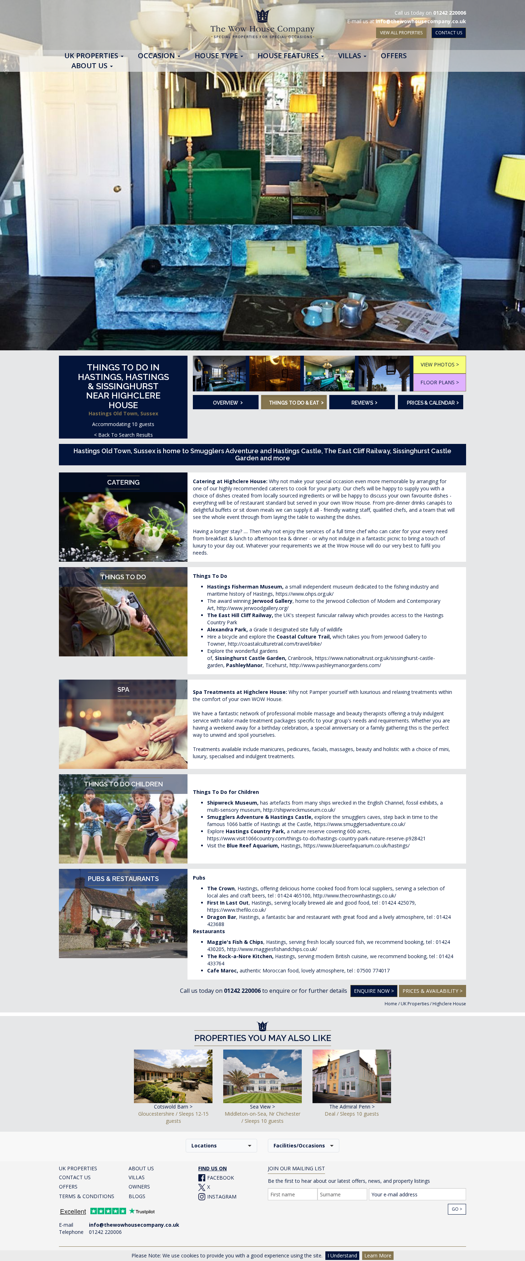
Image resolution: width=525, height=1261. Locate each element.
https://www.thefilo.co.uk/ (236, 909)
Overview (227, 402)
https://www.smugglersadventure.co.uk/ (359, 824)
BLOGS (137, 1196)
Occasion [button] (157, 56)
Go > (457, 1209)
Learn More (377, 1255)
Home (391, 1004)
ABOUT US (141, 1168)
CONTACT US (448, 33)
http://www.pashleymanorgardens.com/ (335, 665)
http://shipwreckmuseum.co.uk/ (299, 809)
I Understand (342, 1255)
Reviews (364, 402)
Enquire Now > (374, 990)
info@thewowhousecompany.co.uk (421, 21)
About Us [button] (90, 66)
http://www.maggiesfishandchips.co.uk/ (272, 949)
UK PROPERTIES (78, 1168)
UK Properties (415, 1004)
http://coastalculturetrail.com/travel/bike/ (275, 643)
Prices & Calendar (433, 402)
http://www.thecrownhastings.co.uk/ (354, 895)
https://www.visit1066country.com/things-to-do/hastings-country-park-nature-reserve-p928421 (316, 838)
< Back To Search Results (123, 434)
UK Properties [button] (92, 56)
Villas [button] (350, 56)
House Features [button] (289, 56)
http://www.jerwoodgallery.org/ (253, 608)
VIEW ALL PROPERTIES (401, 33)
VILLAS (137, 1177)
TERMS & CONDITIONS (86, 1196)
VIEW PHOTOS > (440, 364)
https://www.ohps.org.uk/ (305, 593)
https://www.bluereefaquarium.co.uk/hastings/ (357, 845)
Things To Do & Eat (295, 402)
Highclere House (449, 1004)
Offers (394, 56)
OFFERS (68, 1186)
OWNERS (139, 1186)
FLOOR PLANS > (439, 382)
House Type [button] (217, 56)
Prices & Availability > (432, 990)
